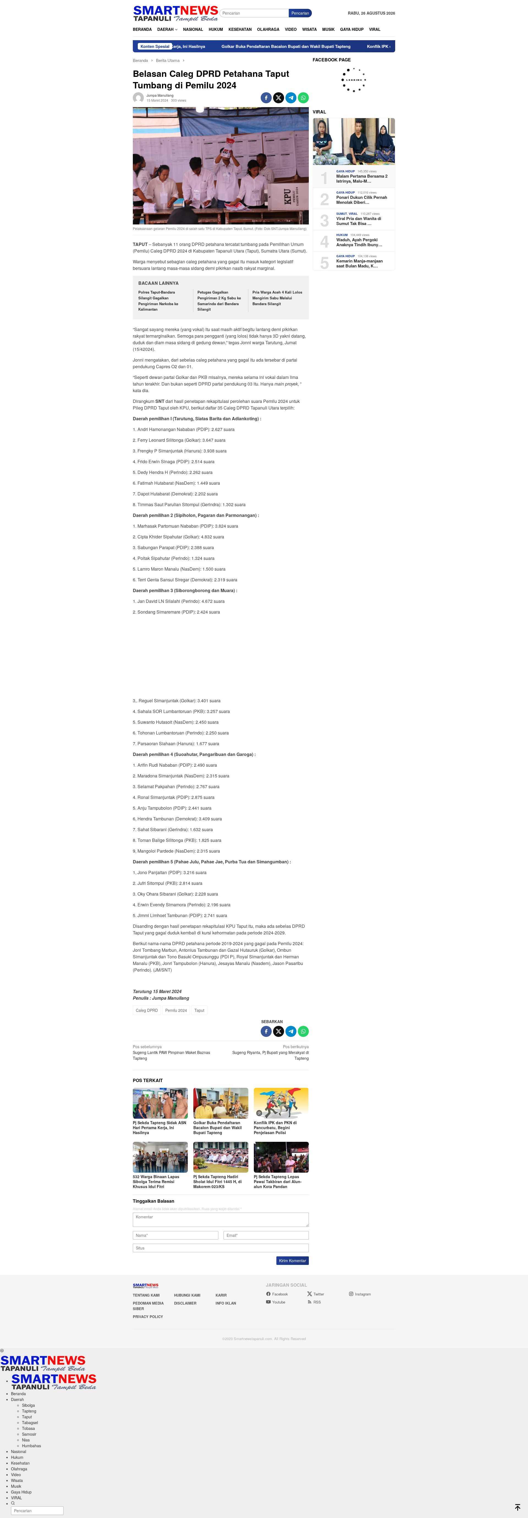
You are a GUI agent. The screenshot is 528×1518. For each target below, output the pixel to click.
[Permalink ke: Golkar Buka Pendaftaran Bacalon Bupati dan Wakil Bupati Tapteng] (220, 1103)
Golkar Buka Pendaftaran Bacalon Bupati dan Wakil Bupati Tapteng (240, 46)
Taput (199, 1010)
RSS (317, 1302)
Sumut (341, 214)
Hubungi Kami (187, 1295)
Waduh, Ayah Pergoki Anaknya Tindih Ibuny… (359, 242)
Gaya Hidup (345, 171)
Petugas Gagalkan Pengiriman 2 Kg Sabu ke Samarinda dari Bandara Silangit (219, 300)
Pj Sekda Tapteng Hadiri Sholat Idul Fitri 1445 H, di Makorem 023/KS (217, 1181)
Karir (221, 1295)
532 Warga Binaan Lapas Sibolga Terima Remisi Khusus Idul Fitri (156, 1181)
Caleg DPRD (147, 1010)
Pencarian (300, 13)
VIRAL (353, 214)
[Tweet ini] (278, 97)
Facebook (280, 1294)
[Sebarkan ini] (266, 97)
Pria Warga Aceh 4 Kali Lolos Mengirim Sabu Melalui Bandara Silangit (277, 297)
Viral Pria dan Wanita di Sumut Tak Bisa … (358, 221)
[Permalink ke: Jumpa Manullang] (138, 97)
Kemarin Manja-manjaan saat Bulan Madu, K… (359, 263)
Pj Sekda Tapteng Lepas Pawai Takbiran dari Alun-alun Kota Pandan (278, 1181)
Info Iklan (226, 1303)
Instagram (363, 1294)
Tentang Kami (146, 1295)
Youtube (278, 1302)
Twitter (319, 1294)
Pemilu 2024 (176, 1010)
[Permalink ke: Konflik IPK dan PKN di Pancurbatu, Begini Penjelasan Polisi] (281, 1103)
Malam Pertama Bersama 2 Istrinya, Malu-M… (361, 178)
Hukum (342, 235)
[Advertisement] (221, 657)
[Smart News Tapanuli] (176, 12)
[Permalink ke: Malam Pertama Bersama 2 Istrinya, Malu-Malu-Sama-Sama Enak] (354, 141)
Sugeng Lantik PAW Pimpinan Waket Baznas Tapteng (171, 1052)
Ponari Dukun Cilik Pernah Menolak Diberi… (361, 200)
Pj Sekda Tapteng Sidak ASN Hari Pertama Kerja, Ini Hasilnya (159, 1127)
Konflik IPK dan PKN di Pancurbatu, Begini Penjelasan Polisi (380, 46)
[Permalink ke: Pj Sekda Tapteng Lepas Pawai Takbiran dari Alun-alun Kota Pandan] (281, 1157)
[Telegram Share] (290, 97)
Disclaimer (185, 1303)
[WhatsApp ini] (303, 97)
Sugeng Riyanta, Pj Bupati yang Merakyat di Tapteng (270, 1052)
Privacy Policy (148, 1316)
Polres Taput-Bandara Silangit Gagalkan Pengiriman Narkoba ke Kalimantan (158, 300)
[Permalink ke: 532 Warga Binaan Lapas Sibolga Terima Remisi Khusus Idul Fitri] (160, 1157)
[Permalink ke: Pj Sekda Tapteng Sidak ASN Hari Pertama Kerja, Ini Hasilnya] (160, 1103)
